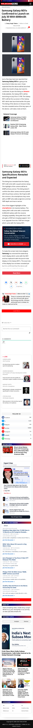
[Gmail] (16, 282)
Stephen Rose (7, 396)
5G (13, 705)
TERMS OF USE (25, 724)
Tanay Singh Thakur (12, 23)
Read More (16, 273)
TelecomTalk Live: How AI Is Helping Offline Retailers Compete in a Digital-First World (24, 671)
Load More (16, 311)
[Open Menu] (30, 3)
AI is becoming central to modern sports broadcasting (11, 365)
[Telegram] (11, 286)
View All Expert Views (16, 517)
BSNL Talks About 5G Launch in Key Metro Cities (15, 545)
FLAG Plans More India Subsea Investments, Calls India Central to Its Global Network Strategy (16, 653)
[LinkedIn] (21, 282)
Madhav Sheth (7, 384)
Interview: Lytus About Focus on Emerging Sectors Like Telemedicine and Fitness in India (8, 692)
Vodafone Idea (25, 708)
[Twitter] (11, 282)
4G (22, 705)
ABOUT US (5, 724)
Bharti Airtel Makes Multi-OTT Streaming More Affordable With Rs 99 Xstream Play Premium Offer (21, 450)
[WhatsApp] (26, 282)
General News (24, 711)
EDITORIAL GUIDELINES (15, 724)
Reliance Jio (6, 711)
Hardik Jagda (7, 359)
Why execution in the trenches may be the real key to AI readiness (12, 401)
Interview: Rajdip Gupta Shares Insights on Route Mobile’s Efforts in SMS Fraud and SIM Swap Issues (23, 693)
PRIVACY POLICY (16, 726)
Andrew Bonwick (8, 371)
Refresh (6, 525)
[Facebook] (6, 282)
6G (3, 705)
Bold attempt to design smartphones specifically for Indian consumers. (12, 390)
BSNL (13, 708)
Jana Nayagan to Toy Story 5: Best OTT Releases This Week (15, 559)
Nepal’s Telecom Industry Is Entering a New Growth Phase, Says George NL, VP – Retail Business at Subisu (9, 672)
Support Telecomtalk (7, 0)
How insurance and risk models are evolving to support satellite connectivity (13, 378)
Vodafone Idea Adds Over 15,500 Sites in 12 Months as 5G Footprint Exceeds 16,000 (16, 531)
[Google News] (19, 286)
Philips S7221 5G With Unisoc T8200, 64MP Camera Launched (15, 573)
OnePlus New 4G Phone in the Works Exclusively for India (15, 586)
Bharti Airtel (6, 708)
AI (12, 711)
